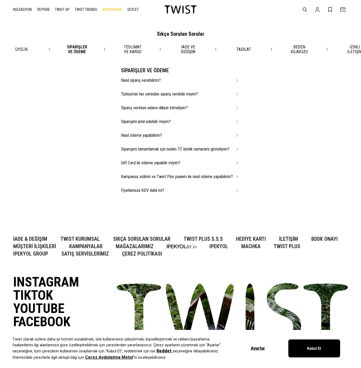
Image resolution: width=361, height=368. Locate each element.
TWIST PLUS (287, 246)
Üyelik (21, 49)
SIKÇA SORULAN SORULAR (141, 239)
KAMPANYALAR (86, 246)
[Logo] (180, 9)
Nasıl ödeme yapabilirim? (141, 135)
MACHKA (251, 246)
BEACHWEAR (112, 9)
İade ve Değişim (188, 49)
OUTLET (133, 9)
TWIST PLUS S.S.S (203, 239)
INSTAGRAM (46, 282)
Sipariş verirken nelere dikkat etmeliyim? (154, 107)
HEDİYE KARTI (251, 239)
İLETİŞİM (288, 239)
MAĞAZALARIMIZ (135, 246)
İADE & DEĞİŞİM (30, 239)
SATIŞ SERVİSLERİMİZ (85, 254)
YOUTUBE (38, 308)
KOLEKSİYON (22, 9)
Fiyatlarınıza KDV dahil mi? (142, 190)
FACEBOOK (41, 321)
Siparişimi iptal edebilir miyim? (146, 121)
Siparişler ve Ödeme (77, 49)
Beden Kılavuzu (299, 49)
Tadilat (243, 49)
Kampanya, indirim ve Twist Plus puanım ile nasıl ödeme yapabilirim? (177, 176)
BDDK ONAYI (324, 239)
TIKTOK (33, 295)
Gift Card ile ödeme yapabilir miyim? (150, 162)
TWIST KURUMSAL (80, 239)
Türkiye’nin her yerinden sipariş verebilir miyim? (159, 94)
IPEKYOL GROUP (30, 254)
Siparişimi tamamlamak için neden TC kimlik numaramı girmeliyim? (175, 149)
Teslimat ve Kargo (132, 49)
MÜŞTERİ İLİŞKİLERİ (34, 246)
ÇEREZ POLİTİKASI (142, 254)
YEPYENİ (43, 9)
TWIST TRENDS (86, 9)
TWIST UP (62, 9)
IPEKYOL (219, 246)
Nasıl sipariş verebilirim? (141, 80)
